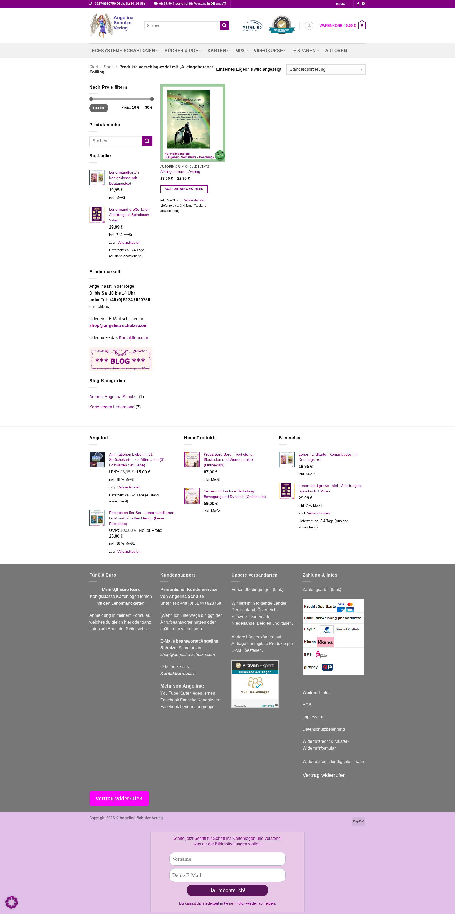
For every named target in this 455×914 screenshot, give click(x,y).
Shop (109, 67)
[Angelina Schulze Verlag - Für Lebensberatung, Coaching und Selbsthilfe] (112, 25)
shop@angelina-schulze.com (118, 325)
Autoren (336, 50)
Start (93, 67)
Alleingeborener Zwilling (180, 171)
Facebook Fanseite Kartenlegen (190, 700)
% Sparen (304, 50)
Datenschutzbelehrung (324, 729)
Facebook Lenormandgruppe (187, 706)
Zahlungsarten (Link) (322, 589)
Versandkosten (128, 242)
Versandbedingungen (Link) (257, 589)
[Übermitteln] (224, 25)
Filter (98, 108)
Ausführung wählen (184, 188)
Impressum (313, 717)
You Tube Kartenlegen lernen (187, 693)
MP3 (239, 50)
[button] (309, 26)
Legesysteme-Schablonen (122, 50)
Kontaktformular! (134, 337)
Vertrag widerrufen (324, 775)
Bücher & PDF (181, 50)
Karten (216, 50)
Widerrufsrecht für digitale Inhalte (333, 761)
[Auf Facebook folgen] (358, 4)
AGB (307, 705)
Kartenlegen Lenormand (112, 407)
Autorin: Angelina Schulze (113, 397)
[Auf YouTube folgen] (363, 4)
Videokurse (268, 50)
